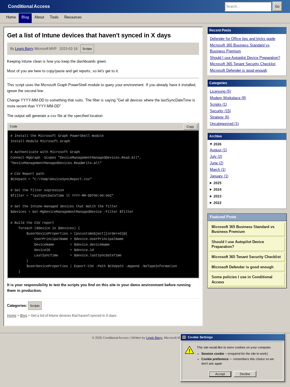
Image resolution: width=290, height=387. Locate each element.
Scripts (87, 48)
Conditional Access (29, 6)
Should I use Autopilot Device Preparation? (245, 58)
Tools (54, 17)
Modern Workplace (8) (228, 98)
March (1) (217, 169)
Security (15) (220, 111)
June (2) (216, 163)
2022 (217, 203)
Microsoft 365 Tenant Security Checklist (243, 64)
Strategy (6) (219, 117)
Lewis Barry (24, 49)
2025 (217, 183)
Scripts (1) (218, 104)
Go (277, 6)
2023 (217, 196)
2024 (217, 190)
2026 (217, 144)
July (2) (216, 156)
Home (11, 17)
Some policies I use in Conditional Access (242, 279)
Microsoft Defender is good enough (238, 70)
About (39, 17)
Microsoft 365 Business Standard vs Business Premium (240, 48)
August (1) (218, 150)
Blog (25, 17)
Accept (220, 374)
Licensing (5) (220, 91)
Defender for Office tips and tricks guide (242, 39)
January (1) (219, 176)
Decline (245, 374)
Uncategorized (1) (224, 124)
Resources (73, 17)
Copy (190, 126)
